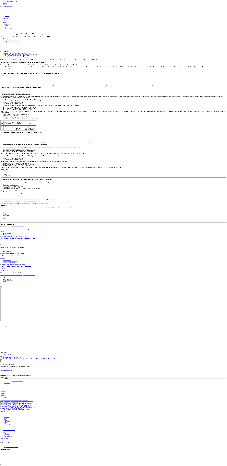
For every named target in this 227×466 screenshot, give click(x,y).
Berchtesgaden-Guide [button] (7, 24)
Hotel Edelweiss (3, 358)
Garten (16, 59)
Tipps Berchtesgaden (7, 38)
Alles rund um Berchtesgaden (9, 430)
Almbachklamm (6, 434)
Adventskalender (6, 424)
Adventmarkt (5, 422)
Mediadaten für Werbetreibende (6, 370)
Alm (4, 432)
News (4, 9)
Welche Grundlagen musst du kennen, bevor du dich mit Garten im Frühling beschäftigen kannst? (21, 54)
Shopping (7, 26)
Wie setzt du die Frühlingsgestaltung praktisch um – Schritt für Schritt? (16, 55)
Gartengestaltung (6, 217)
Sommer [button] (4, 11)
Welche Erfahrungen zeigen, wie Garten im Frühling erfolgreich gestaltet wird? (17, 56)
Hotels (6, 25)
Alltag (4, 431)
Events (4, 20)
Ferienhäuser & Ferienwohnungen (11, 28)
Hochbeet (4, 218)
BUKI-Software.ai (8, 458)
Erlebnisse (7, 29)
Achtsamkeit (5, 419)
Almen (4, 435)
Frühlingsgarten (6, 215)
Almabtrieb (5, 433)
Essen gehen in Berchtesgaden (12, 358)
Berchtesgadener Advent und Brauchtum (37, 358)
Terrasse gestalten (6, 220)
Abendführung (6, 417)
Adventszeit (5, 426)
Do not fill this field (4, 169)
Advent (5, 420)
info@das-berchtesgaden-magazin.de (11, 447)
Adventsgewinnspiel (7, 423)
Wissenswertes (5, 18)
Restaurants (7, 27)
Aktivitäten (5, 427)
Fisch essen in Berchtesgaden (50, 358)
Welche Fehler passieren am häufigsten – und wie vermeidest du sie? (15, 57)
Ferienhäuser (2, 395)
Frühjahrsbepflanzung (7, 219)
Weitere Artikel (3, 411)
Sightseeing (5, 22)
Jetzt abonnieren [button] (7, 175)
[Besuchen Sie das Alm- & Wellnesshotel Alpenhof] (27, 320)
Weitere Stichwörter (4, 438)
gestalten (4, 214)
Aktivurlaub (5, 429)
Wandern (7, 12)
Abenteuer (5, 418)
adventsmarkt (5, 425)
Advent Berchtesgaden (7, 421)
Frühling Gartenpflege (7, 216)
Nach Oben (2, 460)
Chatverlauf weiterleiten (7, 354)
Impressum (2, 456)
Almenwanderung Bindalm (8, 436)
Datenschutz (8, 456)
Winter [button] (4, 15)
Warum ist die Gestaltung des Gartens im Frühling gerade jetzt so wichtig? (16, 53)
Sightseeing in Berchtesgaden (23, 358)
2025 (4, 416)
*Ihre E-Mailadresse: (8, 173)
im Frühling (5, 213)
